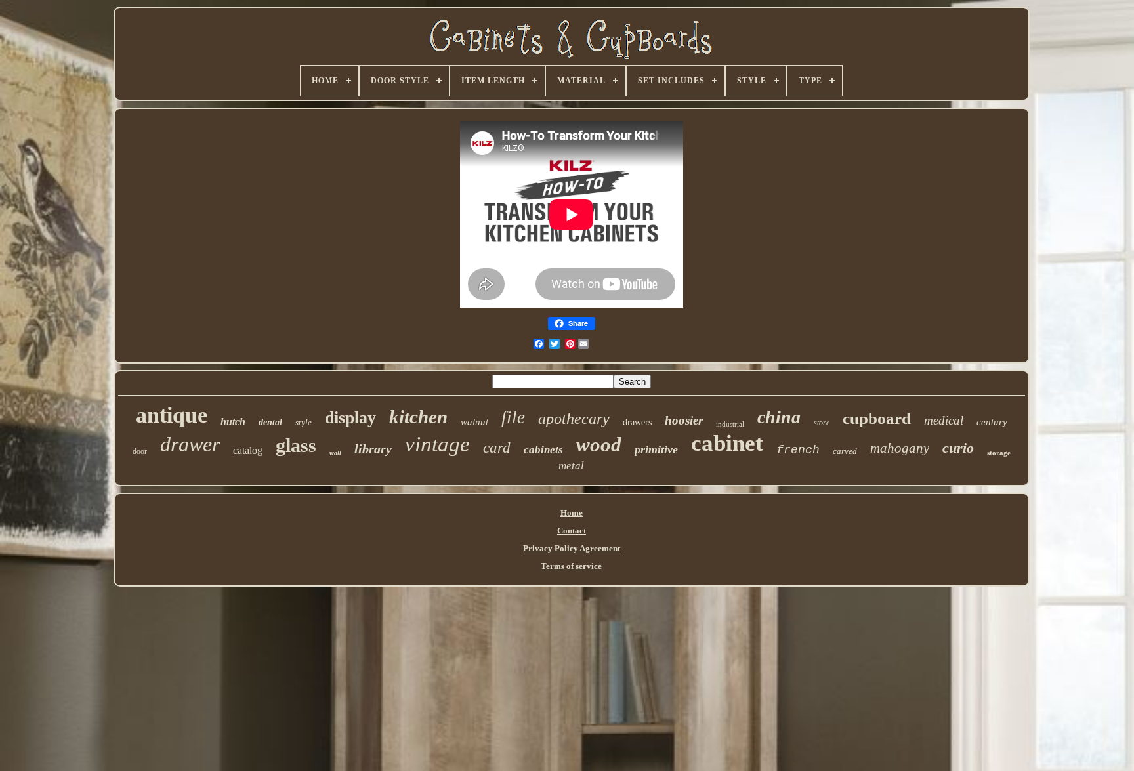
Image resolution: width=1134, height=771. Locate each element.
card (497, 448)
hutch (232, 421)
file (513, 417)
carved (845, 451)
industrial (730, 424)
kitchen (418, 416)
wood (598, 444)
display (350, 417)
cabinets (543, 450)
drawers (637, 422)
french (798, 450)
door (140, 451)
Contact (571, 530)
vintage (437, 444)
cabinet (727, 443)
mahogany (899, 448)
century (991, 422)
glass (296, 445)
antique (171, 415)
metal (571, 465)
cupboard (877, 418)
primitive (656, 449)
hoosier (684, 420)
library (373, 449)
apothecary (574, 418)
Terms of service (571, 566)
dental (270, 422)
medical (943, 420)
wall (335, 453)
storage (999, 453)
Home (571, 513)
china (779, 417)
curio (958, 448)
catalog (247, 450)
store (822, 422)
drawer (190, 444)
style (303, 422)
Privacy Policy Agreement (571, 548)
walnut (474, 422)
